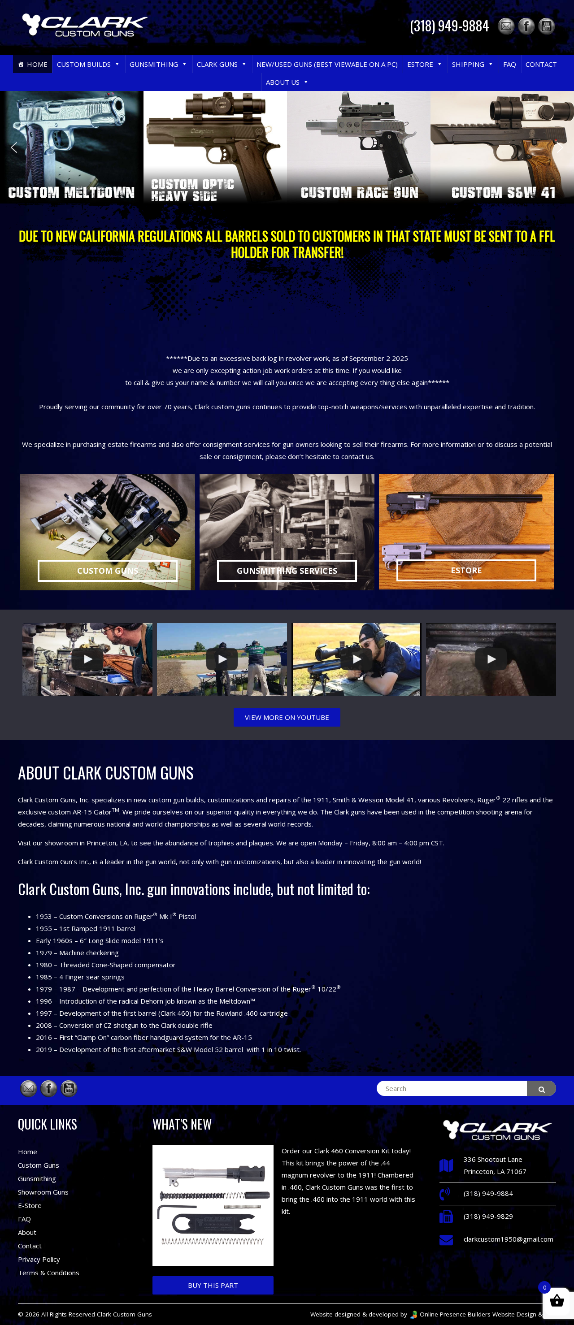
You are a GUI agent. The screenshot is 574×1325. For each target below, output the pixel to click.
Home (37, 64)
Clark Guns (217, 64)
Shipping (468, 64)
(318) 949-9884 (449, 25)
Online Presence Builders (454, 1314)
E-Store (30, 1205)
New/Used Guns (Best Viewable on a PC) (327, 64)
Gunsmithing (154, 64)
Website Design (514, 1314)
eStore (420, 64)
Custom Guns (38, 1164)
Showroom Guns (43, 1191)
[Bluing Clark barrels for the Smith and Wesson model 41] (491, 659)
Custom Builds (84, 64)
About (27, 1232)
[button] (116, 64)
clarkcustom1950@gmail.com (508, 1238)
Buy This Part (213, 1285)
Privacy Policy (39, 1259)
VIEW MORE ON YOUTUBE (287, 717)
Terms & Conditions (48, 1272)
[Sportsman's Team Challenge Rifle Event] (222, 659)
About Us (283, 82)
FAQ (509, 64)
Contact (541, 64)
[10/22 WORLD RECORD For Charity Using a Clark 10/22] (356, 659)
